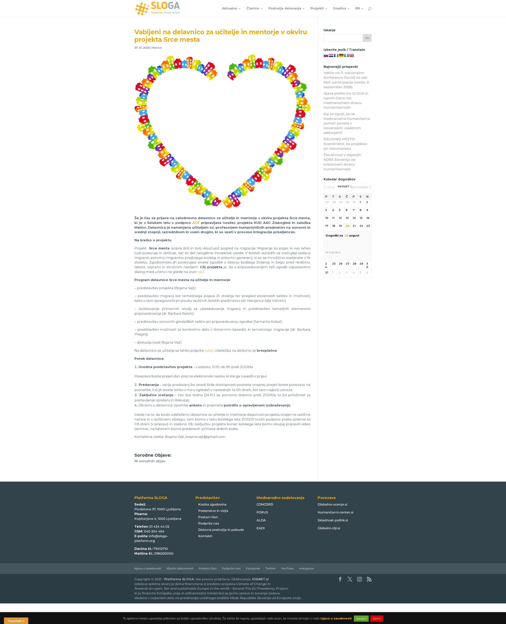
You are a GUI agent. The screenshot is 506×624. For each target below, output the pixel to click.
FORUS (262, 512)
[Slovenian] (326, 56)
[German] (341, 56)
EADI (261, 528)
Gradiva (339, 8)
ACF (196, 223)
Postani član (208, 517)
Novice (157, 47)
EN (357, 8)
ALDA (261, 520)
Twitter (270, 568)
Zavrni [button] (377, 618)
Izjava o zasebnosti (147, 568)
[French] (336, 56)
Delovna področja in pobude (221, 530)
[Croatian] (331, 56)
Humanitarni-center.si (335, 512)
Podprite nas (208, 523)
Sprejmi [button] (361, 618)
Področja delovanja (284, 8)
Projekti (317, 8)
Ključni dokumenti (180, 568)
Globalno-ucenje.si (332, 504)
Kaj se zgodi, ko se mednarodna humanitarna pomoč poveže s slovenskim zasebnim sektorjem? (347, 123)
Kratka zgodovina (212, 504)
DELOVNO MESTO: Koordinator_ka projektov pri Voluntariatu (345, 144)
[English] (351, 56)
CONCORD (265, 504)
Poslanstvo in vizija (213, 511)
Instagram (306, 568)
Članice (252, 8)
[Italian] (346, 56)
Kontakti (205, 536)
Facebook (253, 568)
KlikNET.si (260, 579)
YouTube (287, 568)
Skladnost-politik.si (333, 520)
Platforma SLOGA (179, 579)
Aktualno (229, 8)
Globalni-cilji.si (329, 528)
